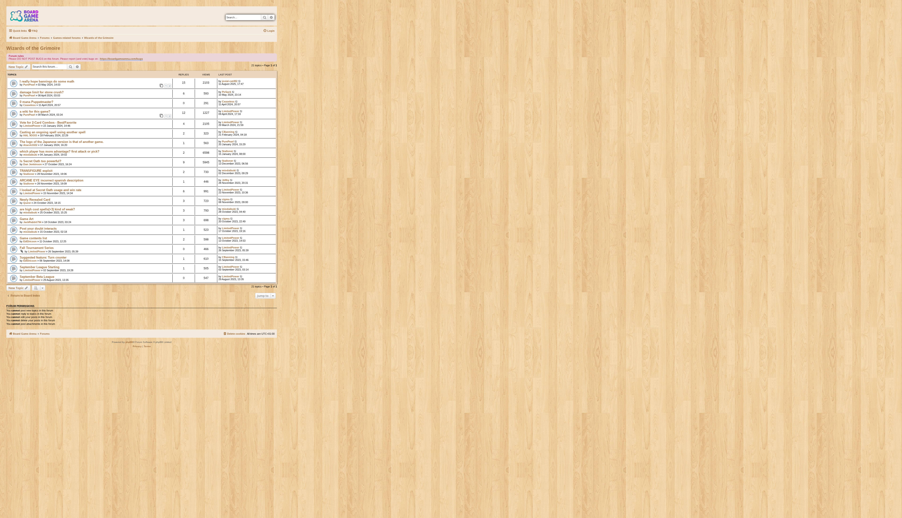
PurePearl (29, 84)
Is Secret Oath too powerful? (40, 161)
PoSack (226, 91)
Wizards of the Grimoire (33, 48)
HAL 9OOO (30, 135)
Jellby (225, 180)
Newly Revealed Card (35, 199)
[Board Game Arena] (28, 16)
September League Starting (39, 267)
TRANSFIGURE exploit (36, 171)
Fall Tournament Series (37, 248)
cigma (225, 199)
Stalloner (227, 151)
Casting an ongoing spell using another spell (53, 132)
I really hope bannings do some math (47, 81)
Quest (27, 202)
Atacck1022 (30, 145)
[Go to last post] (239, 81)
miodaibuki (30, 154)
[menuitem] (33, 31)
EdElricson (30, 241)
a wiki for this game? (35, 111)
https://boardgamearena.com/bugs (121, 58)
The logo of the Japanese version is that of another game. (62, 142)
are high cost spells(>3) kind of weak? (47, 209)
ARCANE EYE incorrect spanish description (51, 180)
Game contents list (33, 238)
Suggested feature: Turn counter (43, 257)
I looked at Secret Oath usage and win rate (50, 190)
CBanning (228, 131)
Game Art (26, 219)
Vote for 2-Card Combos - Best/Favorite (48, 122)
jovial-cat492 (229, 81)
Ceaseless (29, 105)
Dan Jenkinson (32, 164)
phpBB (129, 342)
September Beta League (37, 277)
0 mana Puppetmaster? (36, 102)
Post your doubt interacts (38, 228)
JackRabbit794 (32, 222)
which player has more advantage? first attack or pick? (59, 151)
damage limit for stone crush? (42, 92)
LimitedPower (230, 111)
